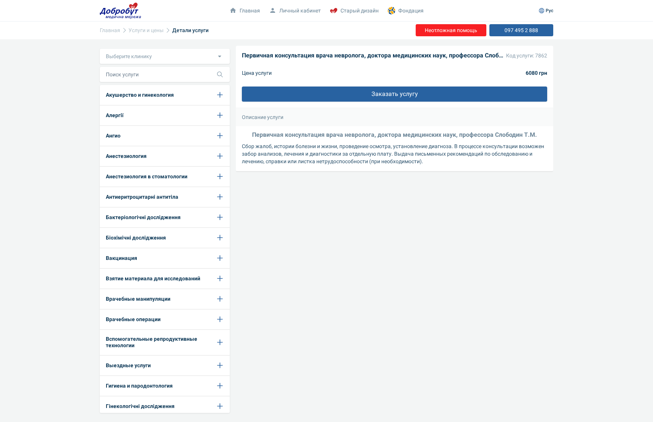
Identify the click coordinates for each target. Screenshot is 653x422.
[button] (165, 56)
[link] (110, 30)
